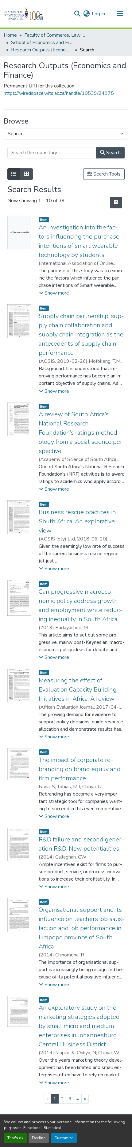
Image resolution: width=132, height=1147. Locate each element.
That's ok (15, 1138)
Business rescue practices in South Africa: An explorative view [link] (77, 521)
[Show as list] (13, 174)
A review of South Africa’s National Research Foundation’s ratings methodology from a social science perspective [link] (82, 432)
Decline (38, 1138)
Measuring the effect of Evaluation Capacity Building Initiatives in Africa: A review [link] (78, 689)
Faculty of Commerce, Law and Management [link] (55, 35)
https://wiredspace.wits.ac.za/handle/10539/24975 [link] (59, 93)
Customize (63, 1138)
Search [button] (113, 152)
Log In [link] (98, 13)
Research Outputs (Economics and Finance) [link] (41, 49)
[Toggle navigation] (119, 14)
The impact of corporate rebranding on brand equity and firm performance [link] (80, 769)
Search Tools (106, 174)
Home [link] (10, 35)
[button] (34, 13)
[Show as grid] (26, 174)
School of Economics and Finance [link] (41, 42)
